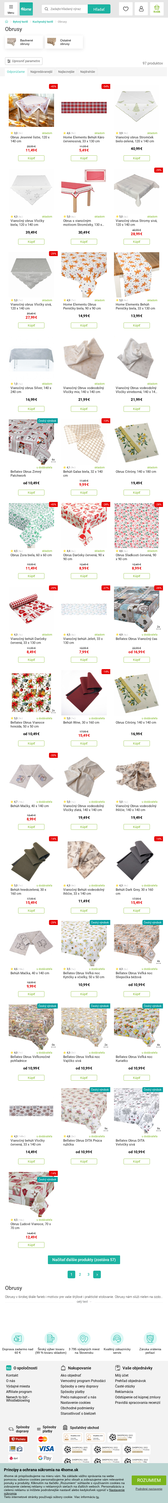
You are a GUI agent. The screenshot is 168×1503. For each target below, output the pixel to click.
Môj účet (121, 1375)
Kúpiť (31, 158)
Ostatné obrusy (65, 42)
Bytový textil (20, 21)
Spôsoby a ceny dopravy (79, 1386)
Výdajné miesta (18, 1386)
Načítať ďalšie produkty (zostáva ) (84, 1259)
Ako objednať (71, 1375)
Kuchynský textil (43, 21)
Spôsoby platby (73, 1391)
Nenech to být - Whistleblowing (18, 1399)
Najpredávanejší (41, 71)
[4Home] (8, 22)
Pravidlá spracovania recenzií (137, 1402)
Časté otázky (125, 1386)
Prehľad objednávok (130, 1380)
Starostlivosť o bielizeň (78, 1413)
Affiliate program (19, 1391)
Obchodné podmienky (77, 1408)
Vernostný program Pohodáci (83, 1380)
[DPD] (14, 1458)
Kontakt (12, 1375)
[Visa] (46, 1448)
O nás (10, 1380)
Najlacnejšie (66, 71)
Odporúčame (16, 71)
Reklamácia (124, 1391)
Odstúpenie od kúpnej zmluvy (138, 1397)
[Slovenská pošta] (16, 1448)
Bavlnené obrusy (26, 42)
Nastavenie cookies (76, 1402)
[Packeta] (18, 1439)
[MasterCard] (42, 1439)
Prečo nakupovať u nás (78, 1397)
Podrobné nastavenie (149, 1489)
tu (97, 1497)
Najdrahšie (87, 71)
